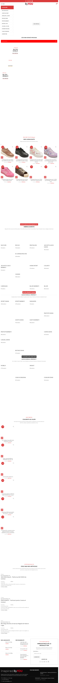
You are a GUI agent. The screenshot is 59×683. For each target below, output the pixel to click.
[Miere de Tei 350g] (3, 649)
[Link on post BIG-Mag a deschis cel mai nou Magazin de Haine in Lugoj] (29, 600)
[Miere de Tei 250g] (3, 643)
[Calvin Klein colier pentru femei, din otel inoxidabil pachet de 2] (17, 644)
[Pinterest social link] (29, 1)
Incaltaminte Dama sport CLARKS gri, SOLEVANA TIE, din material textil (51, 180)
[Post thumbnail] (34, 674)
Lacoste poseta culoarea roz (8, 476)
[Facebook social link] (25, 1)
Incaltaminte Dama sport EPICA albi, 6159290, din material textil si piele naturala (36, 160)
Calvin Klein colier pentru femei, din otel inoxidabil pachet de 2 (24, 643)
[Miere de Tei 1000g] (3, 654)
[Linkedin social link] (30, 1)
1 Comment (47, 675)
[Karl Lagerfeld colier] (17, 650)
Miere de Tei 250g (8, 642)
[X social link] (27, 1)
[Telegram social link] (32, 1)
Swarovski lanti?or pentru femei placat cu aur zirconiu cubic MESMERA (24, 656)
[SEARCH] (56, 41)
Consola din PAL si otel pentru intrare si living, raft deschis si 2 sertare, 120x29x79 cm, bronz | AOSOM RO (8, 531)
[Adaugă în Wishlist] (13, 147)
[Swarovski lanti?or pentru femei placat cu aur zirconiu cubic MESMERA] (17, 657)
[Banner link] (36, 16)
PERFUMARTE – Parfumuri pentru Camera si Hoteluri (44, 678)
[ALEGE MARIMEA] (2, 438)
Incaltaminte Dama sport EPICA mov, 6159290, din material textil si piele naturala (50, 160)
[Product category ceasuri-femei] (29, 304)
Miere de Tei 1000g (8, 653)
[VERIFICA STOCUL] (2, 157)
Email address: (35, 651)
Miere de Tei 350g (8, 647)
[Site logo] (29, 3)
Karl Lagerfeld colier (23, 648)
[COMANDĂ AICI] (2, 474)
